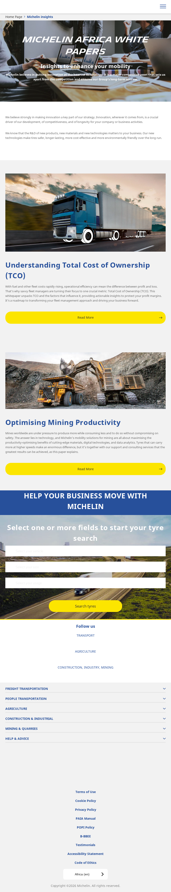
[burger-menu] (163, 6)
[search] (152, 6)
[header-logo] (21, 6)
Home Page (13, 17)
